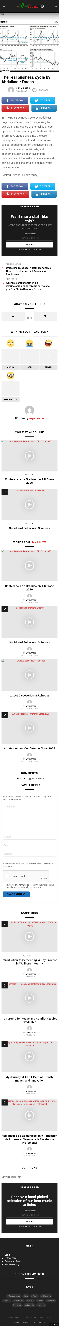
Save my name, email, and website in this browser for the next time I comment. (28, 865)
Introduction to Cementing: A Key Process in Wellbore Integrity (29, 961)
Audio (35, 1296)
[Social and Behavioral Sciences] (29, 504)
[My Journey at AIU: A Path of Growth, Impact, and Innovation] (29, 1056)
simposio (30, 1305)
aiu (26, 1296)
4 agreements (14, 1296)
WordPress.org (12, 1264)
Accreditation (39, 1322)
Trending (5, 492)
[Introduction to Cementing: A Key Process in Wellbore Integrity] (29, 936)
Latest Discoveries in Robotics (29, 695)
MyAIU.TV (26, 1322)
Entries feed (10, 1258)
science (18, 1305)
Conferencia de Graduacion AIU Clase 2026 (29, 480)
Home (16, 1322)
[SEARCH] (56, 5)
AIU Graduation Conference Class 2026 (29, 748)
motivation (19, 1301)
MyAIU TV (29, 475)
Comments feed (13, 1261)
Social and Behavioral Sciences (29, 528)
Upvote (13, 316)
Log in (7, 1255)
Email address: (30, 234)
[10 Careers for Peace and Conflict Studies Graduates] (29, 998)
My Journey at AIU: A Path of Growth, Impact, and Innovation (29, 1078)
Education (47, 1296)
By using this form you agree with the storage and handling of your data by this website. (30, 886)
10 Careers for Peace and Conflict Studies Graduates (29, 1020)
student (42, 1305)
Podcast (51, 1301)
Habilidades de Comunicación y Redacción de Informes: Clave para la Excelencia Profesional (29, 1139)
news (41, 1301)
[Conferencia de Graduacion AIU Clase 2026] (29, 455)
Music (31, 1301)
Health (7, 1301)
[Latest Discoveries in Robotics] (29, 675)
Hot (5, 924)
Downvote (45, 316)
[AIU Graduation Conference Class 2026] (29, 728)
